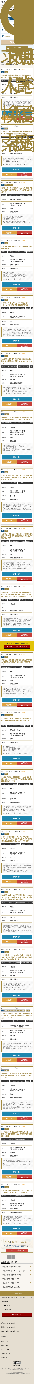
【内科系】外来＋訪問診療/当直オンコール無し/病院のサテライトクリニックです (17, 1191)
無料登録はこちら (17, 1314)
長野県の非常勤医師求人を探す (10, 1279)
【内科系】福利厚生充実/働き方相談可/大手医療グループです (16, 247)
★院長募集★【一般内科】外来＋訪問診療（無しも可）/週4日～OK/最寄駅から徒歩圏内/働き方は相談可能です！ (16, 957)
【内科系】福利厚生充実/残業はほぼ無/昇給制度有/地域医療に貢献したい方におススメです (16, 361)
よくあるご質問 (6, 1310)
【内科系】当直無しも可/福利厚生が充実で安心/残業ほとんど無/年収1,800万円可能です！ (17, 662)
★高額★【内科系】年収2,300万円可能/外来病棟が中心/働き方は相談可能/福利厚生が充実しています (17, 536)
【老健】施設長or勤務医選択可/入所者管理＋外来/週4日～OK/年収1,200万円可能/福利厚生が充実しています (17, 779)
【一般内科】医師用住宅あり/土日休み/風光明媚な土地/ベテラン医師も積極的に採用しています (16, 1076)
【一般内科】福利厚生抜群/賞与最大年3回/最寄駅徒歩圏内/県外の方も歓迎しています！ (16, 419)
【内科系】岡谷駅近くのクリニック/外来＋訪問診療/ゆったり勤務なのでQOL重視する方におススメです (17, 478)
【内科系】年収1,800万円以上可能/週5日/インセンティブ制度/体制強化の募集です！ (16, 304)
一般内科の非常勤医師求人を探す (11, 1287)
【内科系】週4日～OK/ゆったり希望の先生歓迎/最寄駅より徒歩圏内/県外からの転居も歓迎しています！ (17, 1016)
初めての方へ (6, 1302)
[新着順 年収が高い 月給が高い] (29, 60)
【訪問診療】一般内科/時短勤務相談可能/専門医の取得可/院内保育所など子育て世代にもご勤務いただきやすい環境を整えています (17, 594)
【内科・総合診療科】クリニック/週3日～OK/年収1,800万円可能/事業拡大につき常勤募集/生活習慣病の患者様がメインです (16, 839)
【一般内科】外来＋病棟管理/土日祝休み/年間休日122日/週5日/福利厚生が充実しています (17, 720)
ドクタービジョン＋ (7, 1306)
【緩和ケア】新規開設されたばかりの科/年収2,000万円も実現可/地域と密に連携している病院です (17, 190)
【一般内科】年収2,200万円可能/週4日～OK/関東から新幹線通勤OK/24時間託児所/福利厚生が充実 (16, 1134)
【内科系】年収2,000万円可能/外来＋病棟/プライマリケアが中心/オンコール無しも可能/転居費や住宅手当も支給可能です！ (16, 897)
